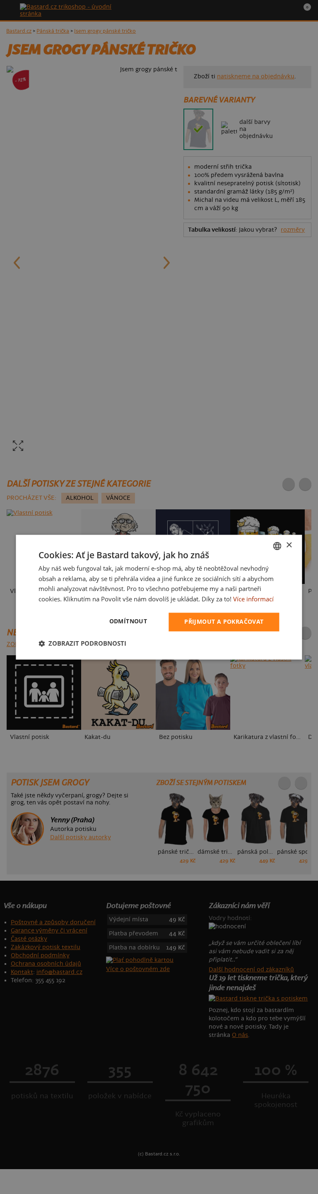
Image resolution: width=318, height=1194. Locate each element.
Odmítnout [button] (128, 621)
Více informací (253, 599)
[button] (82, 643)
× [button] (289, 545)
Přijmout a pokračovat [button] (223, 621)
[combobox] (277, 546)
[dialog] (159, 597)
